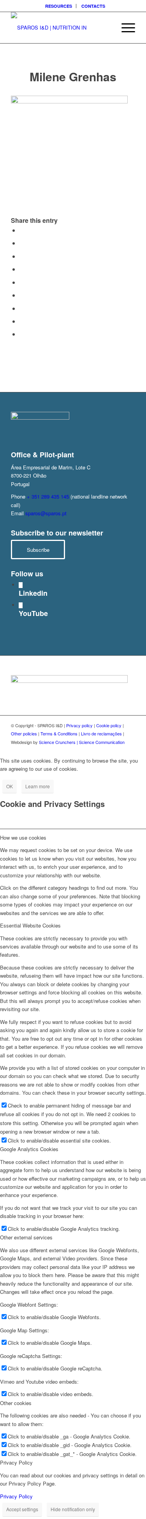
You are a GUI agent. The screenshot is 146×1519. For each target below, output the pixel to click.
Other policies (24, 733)
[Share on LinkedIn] (21, 282)
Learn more (37, 786)
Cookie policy (108, 725)
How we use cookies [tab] (23, 837)
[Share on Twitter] (21, 243)
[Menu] (124, 27)
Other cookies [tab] (16, 1403)
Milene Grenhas (73, 76)
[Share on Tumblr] (21, 295)
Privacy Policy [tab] (16, 1462)
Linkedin (33, 593)
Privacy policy (79, 725)
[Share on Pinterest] (21, 269)
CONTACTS (93, 6)
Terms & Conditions (58, 733)
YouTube (33, 613)
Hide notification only (73, 1509)
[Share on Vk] (21, 308)
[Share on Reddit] (21, 321)
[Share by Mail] (21, 334)
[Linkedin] (21, 585)
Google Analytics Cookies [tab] (29, 1149)
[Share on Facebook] (21, 230)
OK (9, 786)
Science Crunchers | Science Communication (82, 742)
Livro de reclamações (101, 733)
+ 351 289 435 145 (48, 496)
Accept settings (22, 1509)
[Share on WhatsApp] (21, 256)
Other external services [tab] (26, 1237)
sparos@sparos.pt (46, 513)
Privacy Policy (16, 1496)
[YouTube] (21, 605)
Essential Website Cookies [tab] (30, 925)
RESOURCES (58, 6)
